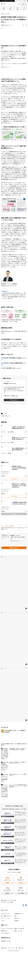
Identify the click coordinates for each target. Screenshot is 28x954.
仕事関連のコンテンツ (19, 913)
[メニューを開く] (2, 4)
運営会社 (2, 948)
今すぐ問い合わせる (13, 400)
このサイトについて (5, 913)
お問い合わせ (20, 948)
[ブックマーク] (23, 25)
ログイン (24, 4)
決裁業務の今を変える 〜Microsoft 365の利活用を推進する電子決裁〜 (19, 468)
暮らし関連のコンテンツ (6, 916)
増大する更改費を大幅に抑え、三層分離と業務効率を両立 (19, 449)
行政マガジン (17, 918)
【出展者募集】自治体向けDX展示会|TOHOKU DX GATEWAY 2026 (19, 503)
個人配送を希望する (13, 547)
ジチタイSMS (4, 933)
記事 (7, 526)
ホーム (2, 526)
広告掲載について (5, 941)
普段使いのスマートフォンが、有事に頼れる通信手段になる (19, 438)
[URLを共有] (26, 25)
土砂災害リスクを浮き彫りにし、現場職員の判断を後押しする (19, 427)
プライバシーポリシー (11, 948)
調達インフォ (17, 931)
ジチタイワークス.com (8, 0)
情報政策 (11, 526)
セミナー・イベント (5, 918)
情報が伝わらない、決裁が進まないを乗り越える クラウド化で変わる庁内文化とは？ (19, 485)
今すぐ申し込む (14, 478)
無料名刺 (3, 931)
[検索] (19, 4)
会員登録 (16, 920)
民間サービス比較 (18, 928)
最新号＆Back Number (15, 540)
